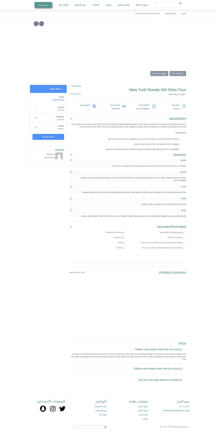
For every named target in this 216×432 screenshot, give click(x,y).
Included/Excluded (171, 227)
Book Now (48, 136)
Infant (61, 126)
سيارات (108, 5)
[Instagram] (53, 409)
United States (170, 13)
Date (61, 97)
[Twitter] (62, 409)
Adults (61, 107)
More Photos (157, 73)
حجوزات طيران (143, 406)
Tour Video (176, 73)
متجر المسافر (80, 5)
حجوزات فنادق (142, 5)
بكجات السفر (143, 414)
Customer (50, 154)
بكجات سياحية (124, 5)
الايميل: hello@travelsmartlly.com (176, 410)
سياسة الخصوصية (101, 406)
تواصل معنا (63, 5)
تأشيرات (95, 5)
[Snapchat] (43, 409)
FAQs (182, 343)
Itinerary (179, 155)
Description (177, 119)
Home (183, 13)
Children (60, 116)
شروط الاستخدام (101, 410)
